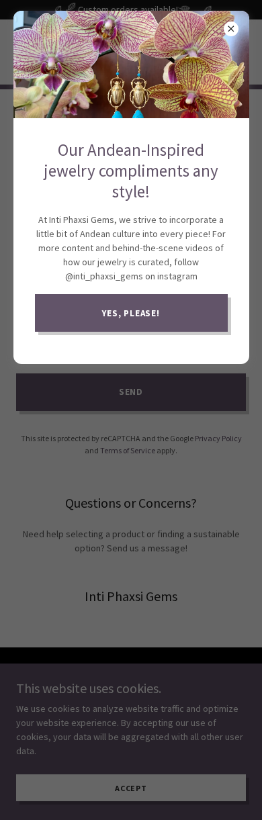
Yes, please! (131, 313)
